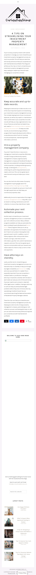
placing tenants (21, 167)
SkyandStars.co (21, 569)
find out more (22, 269)
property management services (13, 199)
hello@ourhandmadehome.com (18, 484)
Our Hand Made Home (18, 15)
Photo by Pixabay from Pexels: (12, 96)
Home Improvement (18, 29)
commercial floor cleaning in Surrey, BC (15, 186)
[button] (18, 2)
